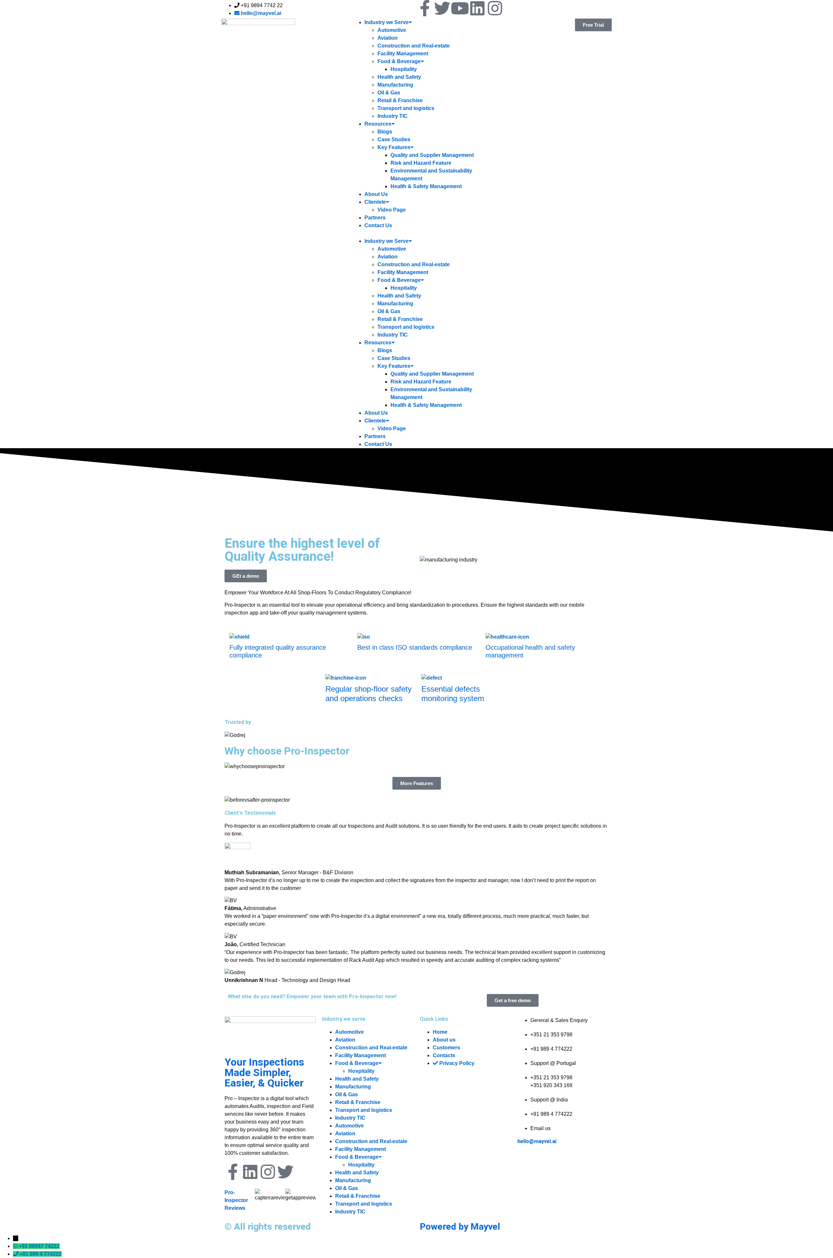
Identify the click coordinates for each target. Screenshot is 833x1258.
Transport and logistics (405, 108)
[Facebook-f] (424, 8)
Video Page (391, 210)
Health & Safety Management (426, 186)
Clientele (375, 202)
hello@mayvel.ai (536, 1141)
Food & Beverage (399, 61)
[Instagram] (495, 8)
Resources (377, 124)
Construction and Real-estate (413, 45)
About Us (376, 194)
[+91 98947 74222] (16, 1246)
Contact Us (378, 225)
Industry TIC (392, 116)
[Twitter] (442, 8)
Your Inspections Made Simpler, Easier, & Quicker (264, 1072)
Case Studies (393, 139)
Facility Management (402, 53)
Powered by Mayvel (460, 1226)
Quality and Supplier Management (432, 155)
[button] (416, 233)
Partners (375, 217)
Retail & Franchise (400, 100)
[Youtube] (460, 8)
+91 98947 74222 (39, 1246)
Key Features (393, 147)
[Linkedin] (477, 8)
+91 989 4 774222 (40, 1254)
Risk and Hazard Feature (420, 163)
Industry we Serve (386, 22)
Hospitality (403, 69)
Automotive (391, 30)
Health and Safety (399, 77)
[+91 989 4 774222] (16, 1254)
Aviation (387, 38)
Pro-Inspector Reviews (236, 1200)
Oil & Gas (388, 92)
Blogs (384, 131)
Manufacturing (395, 85)
